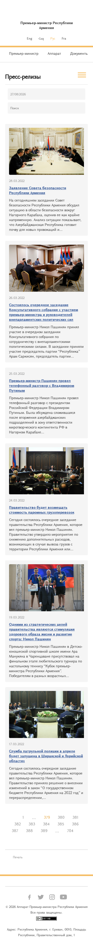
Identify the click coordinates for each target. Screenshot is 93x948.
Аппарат (54, 53)
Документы (79, 53)
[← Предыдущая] (14, 817)
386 (75, 824)
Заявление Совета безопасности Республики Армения (37, 190)
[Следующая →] (81, 830)
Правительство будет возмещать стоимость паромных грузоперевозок (41, 510)
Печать (17, 857)
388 (29, 830)
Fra (64, 38)
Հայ (41, 38)
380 (61, 817)
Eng (29, 38)
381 (76, 817)
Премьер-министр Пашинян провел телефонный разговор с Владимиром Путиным (41, 385)
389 (44, 830)
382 (17, 824)
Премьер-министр (23, 53)
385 (61, 824)
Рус (52, 38)
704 (70, 830)
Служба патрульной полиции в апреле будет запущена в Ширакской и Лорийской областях (46, 756)
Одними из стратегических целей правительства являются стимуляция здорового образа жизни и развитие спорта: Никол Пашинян (42, 631)
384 (46, 824)
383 (32, 824)
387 (15, 830)
